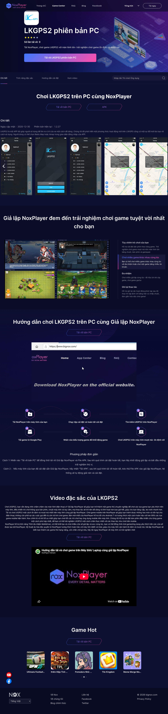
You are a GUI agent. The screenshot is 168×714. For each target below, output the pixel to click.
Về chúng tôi (57, 699)
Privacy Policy (144, 699)
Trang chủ (41, 5)
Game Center (58, 5)
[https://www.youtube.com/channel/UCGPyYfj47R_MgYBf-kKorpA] (9, 674)
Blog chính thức (58, 703)
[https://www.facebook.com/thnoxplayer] (9, 681)
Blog (84, 5)
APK (104, 107)
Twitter (85, 703)
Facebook (97, 5)
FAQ (73, 5)
